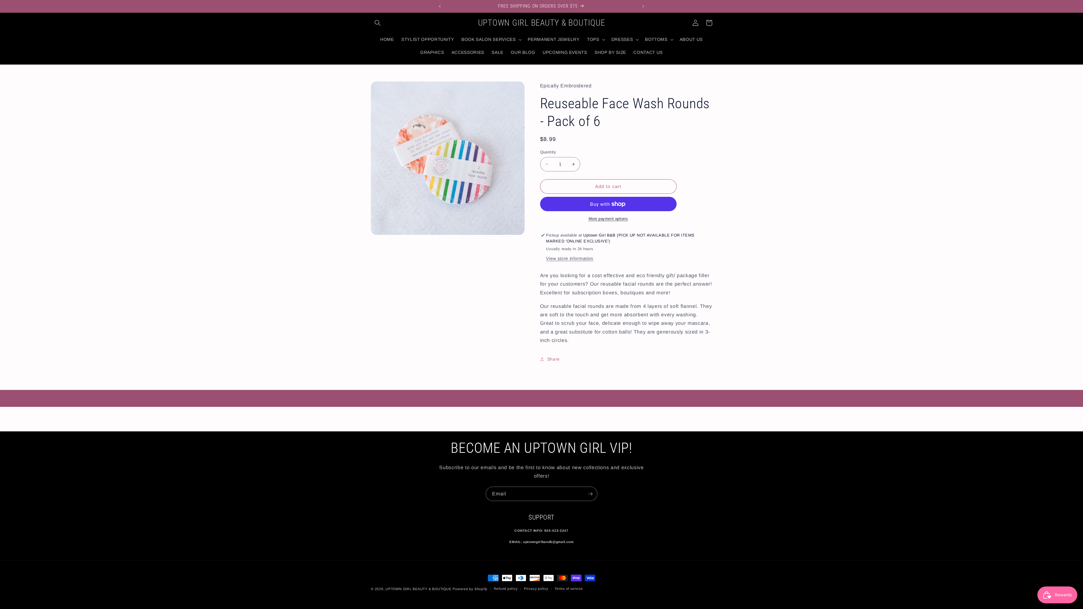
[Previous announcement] (439, 6)
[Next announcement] (643, 6)
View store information (569, 258)
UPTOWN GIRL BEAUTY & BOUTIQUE (418, 589)
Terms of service (568, 589)
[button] (377, 23)
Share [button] (553, 359)
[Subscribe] (590, 494)
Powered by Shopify (470, 589)
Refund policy (506, 589)
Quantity (548, 152)
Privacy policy (536, 589)
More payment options (608, 219)
